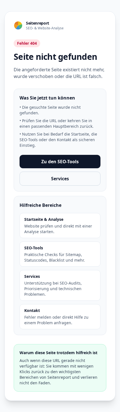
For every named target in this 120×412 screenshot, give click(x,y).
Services (60, 179)
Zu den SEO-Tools (60, 161)
